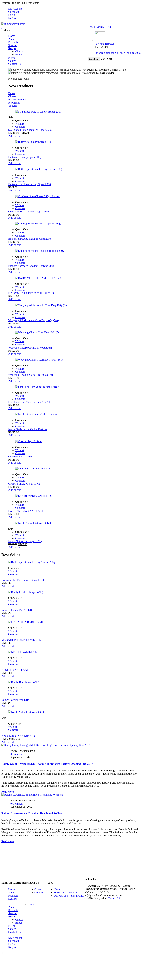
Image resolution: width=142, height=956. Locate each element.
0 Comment (16, 754)
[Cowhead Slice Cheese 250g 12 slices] (74, 196)
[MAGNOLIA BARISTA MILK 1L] (71, 622)
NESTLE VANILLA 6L (15, 669)
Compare (20, 126)
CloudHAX (114, 898)
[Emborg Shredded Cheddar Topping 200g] (100, 40)
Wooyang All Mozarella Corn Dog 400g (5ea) (33, 320)
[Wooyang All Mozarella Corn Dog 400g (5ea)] (74, 305)
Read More (7, 791)
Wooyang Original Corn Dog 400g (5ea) (30, 374)
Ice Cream (14, 102)
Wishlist (19, 123)
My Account (15, 8)
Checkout (13, 11)
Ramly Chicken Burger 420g (17, 610)
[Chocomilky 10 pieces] (74, 441)
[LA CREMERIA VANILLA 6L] (74, 495)
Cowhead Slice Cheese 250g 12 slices (29, 211)
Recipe (12, 916)
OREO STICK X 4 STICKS (24, 483)
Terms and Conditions (66, 892)
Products (13, 895)
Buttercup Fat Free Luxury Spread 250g (30, 184)
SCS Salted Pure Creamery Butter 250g (30, 129)
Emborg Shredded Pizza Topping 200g (29, 238)
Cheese (12, 96)
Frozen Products (17, 99)
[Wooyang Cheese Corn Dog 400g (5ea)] (74, 332)
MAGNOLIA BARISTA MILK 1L (21, 639)
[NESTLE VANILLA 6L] (71, 652)
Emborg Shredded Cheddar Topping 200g (118, 52)
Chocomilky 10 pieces (20, 456)
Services (12, 898)
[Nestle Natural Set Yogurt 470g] (74, 523)
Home (11, 889)
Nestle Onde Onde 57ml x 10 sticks (27, 429)
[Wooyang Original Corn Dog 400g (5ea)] (74, 359)
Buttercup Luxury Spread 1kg (24, 157)
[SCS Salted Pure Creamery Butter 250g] (74, 111)
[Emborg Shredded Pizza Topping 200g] (74, 223)
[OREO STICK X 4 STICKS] (74, 468)
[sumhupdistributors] (13, 23)
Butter (11, 93)
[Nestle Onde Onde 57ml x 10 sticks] (74, 414)
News (57, 889)
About (11, 892)
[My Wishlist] (1, 26)
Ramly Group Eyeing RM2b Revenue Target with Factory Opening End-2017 (47, 763)
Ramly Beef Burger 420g (15, 699)
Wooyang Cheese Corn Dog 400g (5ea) (30, 347)
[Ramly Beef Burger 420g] (71, 682)
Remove (109, 43)
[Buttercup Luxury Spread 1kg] (74, 142)
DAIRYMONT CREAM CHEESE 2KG (31, 293)
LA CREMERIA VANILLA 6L (26, 510)
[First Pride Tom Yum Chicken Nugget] (74, 386)
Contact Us (40, 892)
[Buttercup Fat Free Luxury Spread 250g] (74, 169)
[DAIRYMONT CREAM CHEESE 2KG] (74, 278)
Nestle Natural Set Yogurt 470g (25, 541)
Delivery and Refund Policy (69, 895)
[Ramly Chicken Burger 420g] (71, 592)
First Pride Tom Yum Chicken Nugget (29, 402)
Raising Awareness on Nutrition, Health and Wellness (32, 813)
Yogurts (12, 105)
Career (38, 889)
